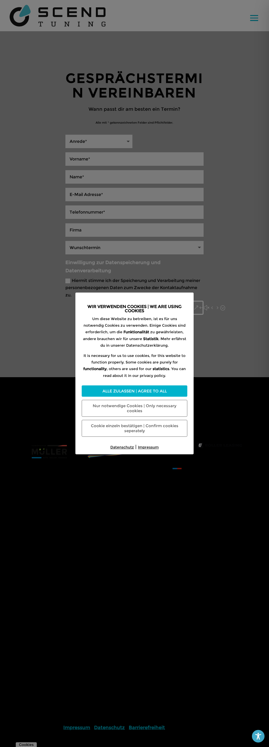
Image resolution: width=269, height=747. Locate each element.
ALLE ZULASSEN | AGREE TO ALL (134, 390)
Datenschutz (122, 447)
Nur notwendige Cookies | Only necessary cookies (135, 408)
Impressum (148, 447)
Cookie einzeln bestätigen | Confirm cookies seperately (134, 428)
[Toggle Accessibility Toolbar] (258, 736)
